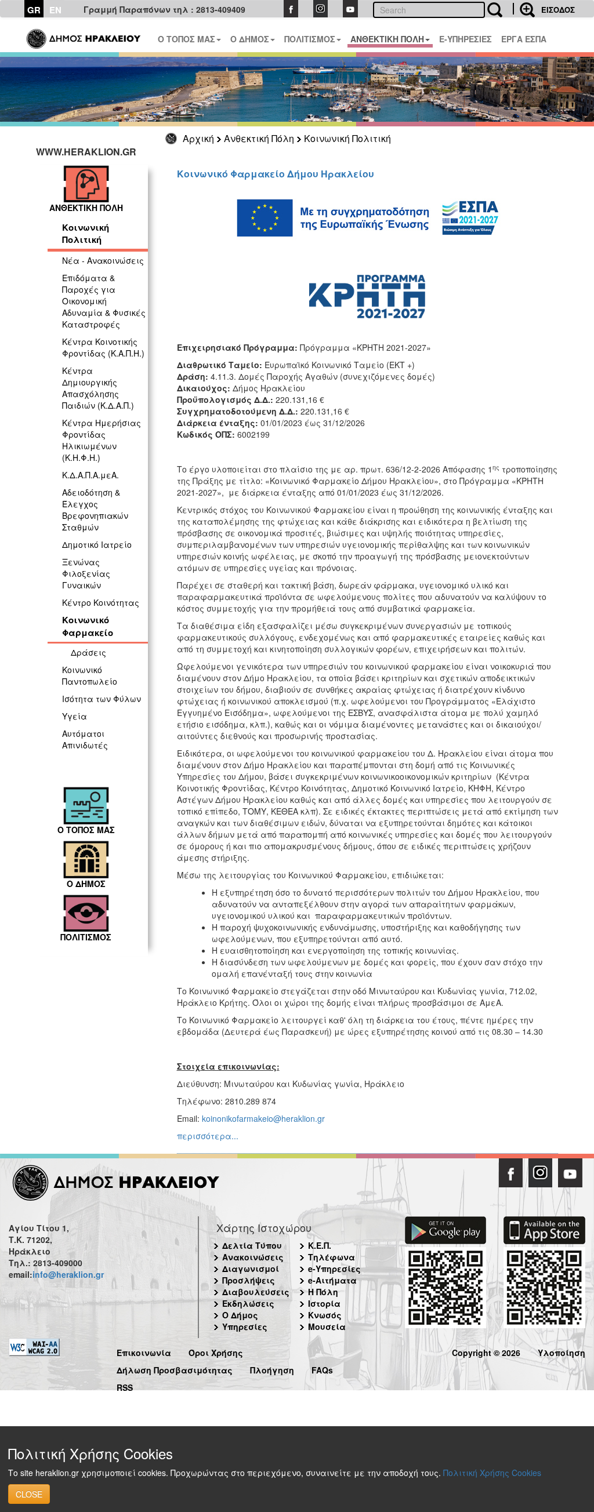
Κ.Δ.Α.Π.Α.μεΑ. (90, 475)
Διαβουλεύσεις (255, 1291)
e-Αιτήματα (332, 1280)
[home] (84, 34)
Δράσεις (88, 652)
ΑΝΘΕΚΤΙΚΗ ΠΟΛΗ (387, 39)
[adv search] (524, 8)
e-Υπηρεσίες (334, 1268)
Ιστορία (324, 1303)
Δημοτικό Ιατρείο (97, 544)
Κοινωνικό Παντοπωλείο (89, 675)
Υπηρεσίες (244, 1326)
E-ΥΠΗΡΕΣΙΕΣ (465, 39)
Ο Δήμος (240, 1315)
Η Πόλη (323, 1291)
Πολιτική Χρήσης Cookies (492, 1472)
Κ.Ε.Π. (319, 1245)
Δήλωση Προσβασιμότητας (175, 1368)
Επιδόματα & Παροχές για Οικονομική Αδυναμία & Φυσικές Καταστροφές (104, 301)
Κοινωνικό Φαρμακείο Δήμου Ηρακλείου (275, 173)
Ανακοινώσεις (253, 1257)
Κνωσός (325, 1315)
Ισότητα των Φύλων (101, 698)
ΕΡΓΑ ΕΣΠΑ (523, 39)
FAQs (322, 1368)
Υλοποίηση (561, 1351)
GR (34, 9)
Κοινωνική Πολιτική (347, 138)
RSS (125, 1386)
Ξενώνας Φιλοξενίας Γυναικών (86, 573)
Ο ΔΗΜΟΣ (249, 39)
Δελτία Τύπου (252, 1245)
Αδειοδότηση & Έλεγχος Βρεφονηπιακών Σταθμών (95, 509)
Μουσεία (327, 1326)
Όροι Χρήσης (216, 1351)
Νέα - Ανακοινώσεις (103, 260)
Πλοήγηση (272, 1368)
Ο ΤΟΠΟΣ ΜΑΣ (186, 39)
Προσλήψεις (248, 1280)
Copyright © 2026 (486, 1351)
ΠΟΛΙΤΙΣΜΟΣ (309, 39)
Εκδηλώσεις (248, 1303)
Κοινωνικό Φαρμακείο (87, 625)
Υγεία (74, 716)
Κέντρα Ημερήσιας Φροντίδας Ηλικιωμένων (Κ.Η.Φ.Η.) (101, 440)
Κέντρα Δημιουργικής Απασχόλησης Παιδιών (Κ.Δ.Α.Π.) (98, 388)
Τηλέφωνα (331, 1257)
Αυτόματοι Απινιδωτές (85, 739)
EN (55, 9)
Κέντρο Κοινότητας (100, 602)
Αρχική (198, 138)
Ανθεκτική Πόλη (259, 138)
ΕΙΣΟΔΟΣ (558, 9)
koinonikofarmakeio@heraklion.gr (263, 1118)
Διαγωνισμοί (250, 1268)
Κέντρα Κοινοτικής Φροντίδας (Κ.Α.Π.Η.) (103, 347)
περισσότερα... (207, 1136)
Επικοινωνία (144, 1351)
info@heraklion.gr (68, 1274)
